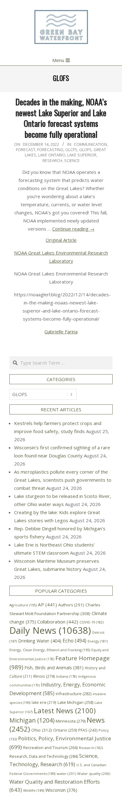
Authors (71, 605)
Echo (74, 641)
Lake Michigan (75, 702)
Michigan (31, 720)
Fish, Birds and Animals (54, 668)
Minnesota (70, 721)
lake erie (44, 702)
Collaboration (57, 622)
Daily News (50, 630)
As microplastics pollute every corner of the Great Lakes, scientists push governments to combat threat (62, 480)
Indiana (66, 676)
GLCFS (71, 149)
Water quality (93, 773)
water (66, 773)
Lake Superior (81, 155)
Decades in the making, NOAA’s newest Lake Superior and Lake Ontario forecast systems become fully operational (61, 118)
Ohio (41, 730)
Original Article (61, 240)
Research (52, 160)
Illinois (44, 676)
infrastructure (73, 693)
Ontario (65, 730)
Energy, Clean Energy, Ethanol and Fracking (49, 649)
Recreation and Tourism (50, 747)
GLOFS (85, 149)
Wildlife (33, 790)
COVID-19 (91, 622)
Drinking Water (39, 641)
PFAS (87, 730)
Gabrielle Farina (61, 331)
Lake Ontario (51, 155)
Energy (98, 641)
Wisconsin (61, 790)
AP (47, 604)
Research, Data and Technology (43, 756)
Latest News (65, 710)
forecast (25, 149)
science (72, 160)
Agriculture (23, 605)
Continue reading (73, 229)
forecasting (50, 149)
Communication (90, 144)
